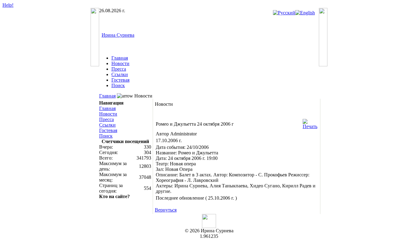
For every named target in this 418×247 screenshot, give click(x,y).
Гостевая (120, 80)
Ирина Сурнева (118, 35)
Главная (119, 58)
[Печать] (310, 122)
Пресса (118, 69)
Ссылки (119, 74)
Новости (120, 63)
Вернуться (166, 209)
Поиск (118, 85)
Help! (7, 5)
